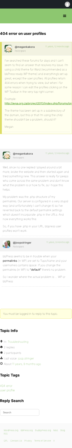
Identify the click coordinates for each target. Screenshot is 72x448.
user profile (7, 390)
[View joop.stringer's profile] (6, 244)
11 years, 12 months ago (57, 46)
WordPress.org (11, 430)
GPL (6, 440)
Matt (55, 430)
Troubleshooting (18, 341)
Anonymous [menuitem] (67, 4)
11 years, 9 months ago (57, 242)
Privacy (28, 440)
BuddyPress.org (43, 430)
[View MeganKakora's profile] (8, 48)
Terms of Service (42, 440)
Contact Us (16, 440)
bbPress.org (6, 16)
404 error (6, 386)
